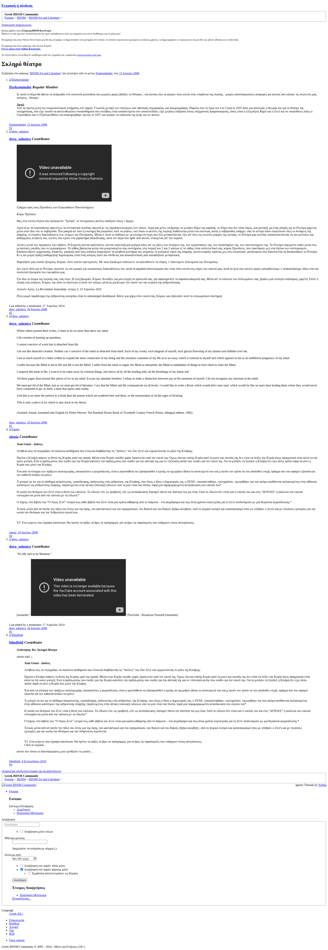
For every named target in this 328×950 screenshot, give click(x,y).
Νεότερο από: (13, 855)
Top (11, 930)
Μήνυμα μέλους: (15, 838)
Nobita (322, 785)
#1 (10, 128)
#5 (10, 631)
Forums (13, 791)
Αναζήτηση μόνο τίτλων (38, 831)
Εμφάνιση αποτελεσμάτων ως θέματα (54, 873)
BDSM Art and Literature (45, 73)
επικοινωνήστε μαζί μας (89, 54)
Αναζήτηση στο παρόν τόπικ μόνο (44, 865)
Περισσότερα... (21, 898)
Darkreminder (104, 73)
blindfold (16, 642)
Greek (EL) (16, 913)
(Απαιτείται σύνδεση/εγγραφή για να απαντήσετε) (31, 771)
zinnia (14, 437)
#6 (10, 764)
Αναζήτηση (23, 809)
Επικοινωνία (16, 920)
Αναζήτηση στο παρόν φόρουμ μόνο (46, 869)
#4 (10, 535)
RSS (12, 933)
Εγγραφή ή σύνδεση (17, 6)
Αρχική (13, 927)
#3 (10, 426)
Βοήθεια (14, 923)
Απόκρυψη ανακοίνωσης (17, 25)
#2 (10, 312)
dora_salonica (20, 139)
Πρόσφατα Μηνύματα (30, 813)
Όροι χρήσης (17, 940)
